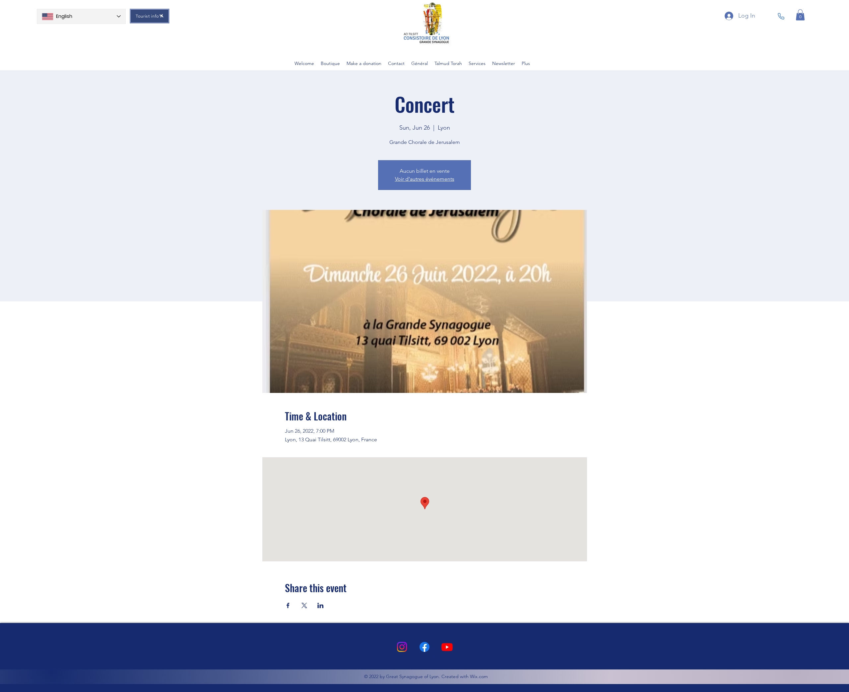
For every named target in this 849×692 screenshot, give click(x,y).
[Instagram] (402, 647)
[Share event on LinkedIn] (320, 605)
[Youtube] (447, 647)
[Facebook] (424, 647)
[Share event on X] (304, 605)
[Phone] (781, 16)
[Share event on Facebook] (288, 605)
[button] (800, 14)
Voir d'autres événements (424, 179)
